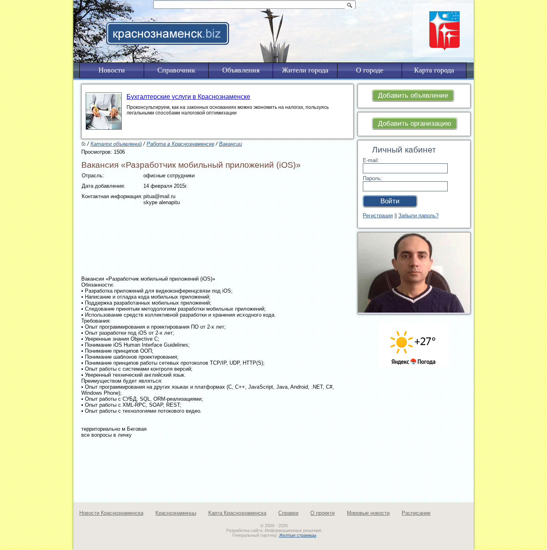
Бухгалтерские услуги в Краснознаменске (188, 96)
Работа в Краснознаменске (180, 144)
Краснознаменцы (175, 513)
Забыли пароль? (418, 216)
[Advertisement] (323, 22)
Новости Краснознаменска (111, 513)
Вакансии (230, 144)
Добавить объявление (413, 95)
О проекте (322, 513)
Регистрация (378, 216)
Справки (288, 513)
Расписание (416, 513)
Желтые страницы (297, 535)
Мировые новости (368, 513)
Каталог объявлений (116, 144)
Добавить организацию (414, 123)
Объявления (240, 70)
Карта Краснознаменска (237, 513)
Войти (390, 201)
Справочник (176, 70)
